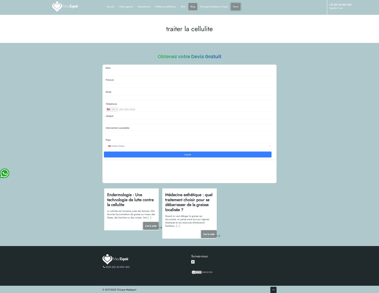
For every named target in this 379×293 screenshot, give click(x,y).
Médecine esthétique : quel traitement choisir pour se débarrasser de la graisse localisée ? (188, 202)
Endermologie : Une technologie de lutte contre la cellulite (130, 200)
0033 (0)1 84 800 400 (118, 267)
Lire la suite (150, 226)
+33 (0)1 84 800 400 (340, 4)
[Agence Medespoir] (69, 7)
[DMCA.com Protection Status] (202, 273)
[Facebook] (193, 262)
